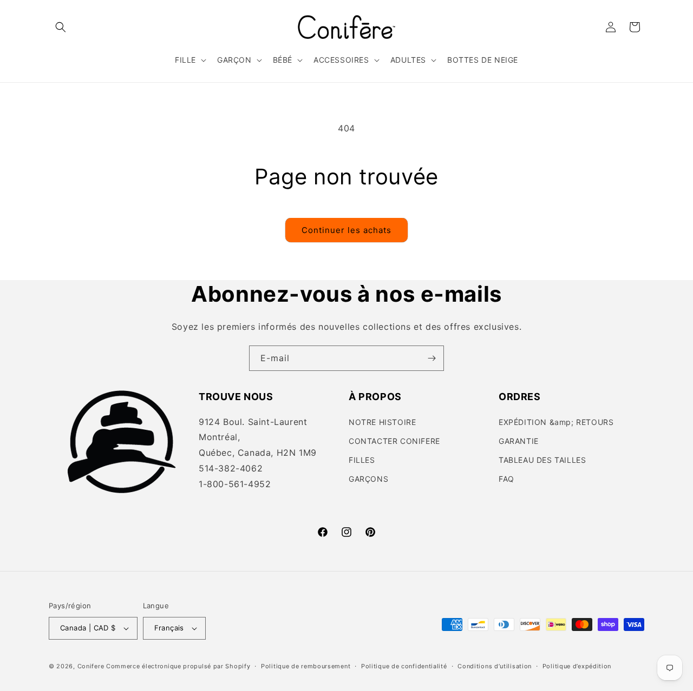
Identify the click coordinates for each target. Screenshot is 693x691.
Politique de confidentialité (404, 666)
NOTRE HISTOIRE (382, 422)
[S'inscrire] (431, 358)
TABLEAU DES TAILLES (542, 459)
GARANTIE (519, 441)
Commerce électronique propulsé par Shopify (178, 666)
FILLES (362, 459)
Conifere (90, 666)
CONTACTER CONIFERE (394, 441)
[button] (61, 27)
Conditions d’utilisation (494, 666)
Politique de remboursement (305, 666)
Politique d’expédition (576, 666)
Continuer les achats (346, 230)
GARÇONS (368, 478)
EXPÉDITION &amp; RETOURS (556, 422)
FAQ (506, 478)
